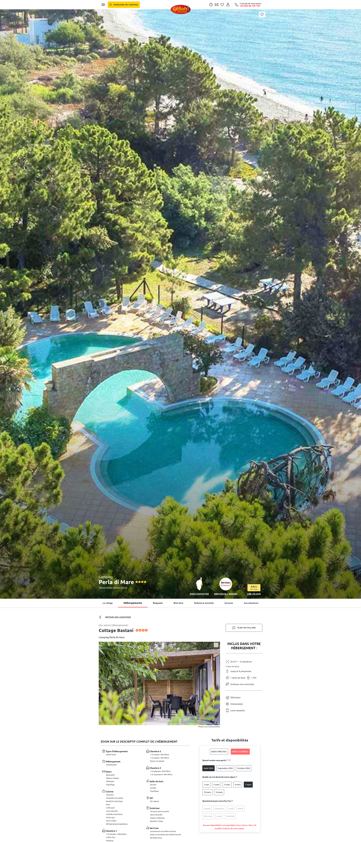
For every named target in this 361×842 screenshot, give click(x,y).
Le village (108, 603)
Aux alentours (251, 603)
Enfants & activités (204, 603)
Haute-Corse (120, 587)
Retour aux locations (118, 617)
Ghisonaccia (105, 587)
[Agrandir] (216, 645)
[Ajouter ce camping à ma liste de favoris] (262, 14)
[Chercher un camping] (124, 4)
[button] (180, 297)
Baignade (158, 603)
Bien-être (178, 603)
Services (228, 603)
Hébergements (133, 602)
